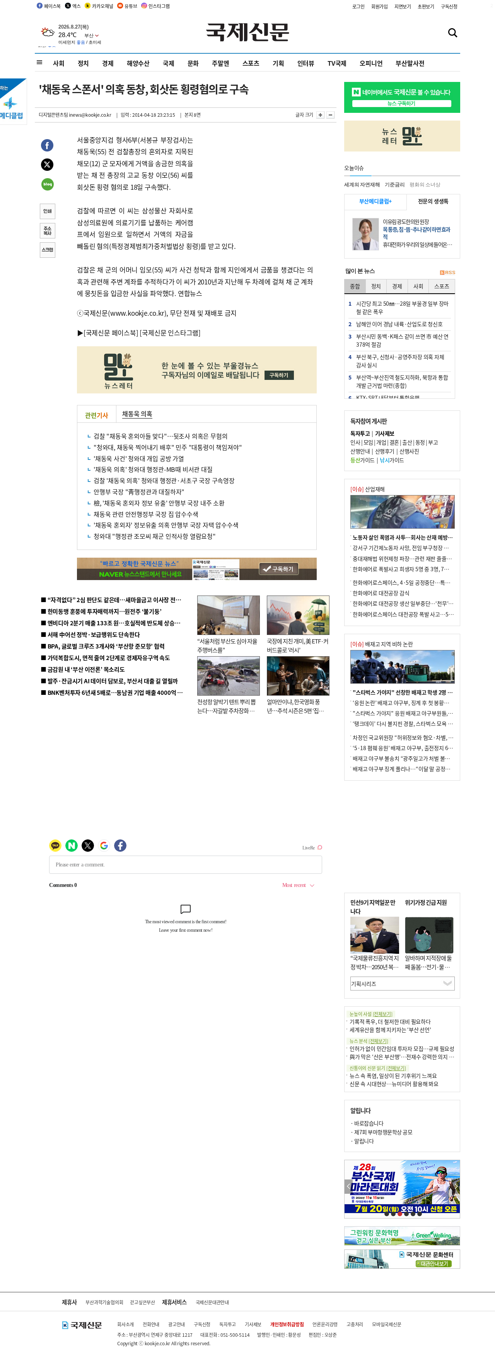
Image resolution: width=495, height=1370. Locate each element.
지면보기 (402, 6)
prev (349, 1186)
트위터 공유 (47, 165)
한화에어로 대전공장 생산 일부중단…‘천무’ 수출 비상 (411, 603)
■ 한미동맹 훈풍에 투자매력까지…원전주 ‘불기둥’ (101, 611)
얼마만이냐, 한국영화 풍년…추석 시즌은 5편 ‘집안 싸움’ (295, 710)
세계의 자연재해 (362, 184)
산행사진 (409, 451)
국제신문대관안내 (212, 1302)
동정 (420, 442)
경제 (108, 63)
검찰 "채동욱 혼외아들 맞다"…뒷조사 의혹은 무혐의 (160, 436)
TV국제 (337, 63)
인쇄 (47, 212)
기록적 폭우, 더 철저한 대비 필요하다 (390, 1021)
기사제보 (253, 1324)
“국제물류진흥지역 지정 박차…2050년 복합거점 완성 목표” (374, 966)
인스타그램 (158, 6)
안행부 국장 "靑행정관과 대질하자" (139, 491)
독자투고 (227, 1324)
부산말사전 (410, 63)
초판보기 (426, 6)
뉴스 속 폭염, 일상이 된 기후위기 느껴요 (393, 1075)
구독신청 (449, 6)
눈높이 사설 (371, 1014)
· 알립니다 (362, 1141)
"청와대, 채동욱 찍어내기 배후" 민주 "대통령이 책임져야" (168, 447)
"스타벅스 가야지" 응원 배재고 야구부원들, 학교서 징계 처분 (419, 713)
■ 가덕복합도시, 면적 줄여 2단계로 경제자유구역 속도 (105, 658)
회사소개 (125, 1324)
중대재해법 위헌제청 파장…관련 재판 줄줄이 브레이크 (412, 558)
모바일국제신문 (386, 1324)
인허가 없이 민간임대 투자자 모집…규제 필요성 (402, 1048)
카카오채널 (102, 6)
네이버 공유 (47, 185)
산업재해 (367, 489)
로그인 (358, 6)
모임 (368, 442)
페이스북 (52, 6)
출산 (407, 442)
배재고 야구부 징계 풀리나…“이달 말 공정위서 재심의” (413, 769)
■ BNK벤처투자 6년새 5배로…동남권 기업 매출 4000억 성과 (114, 692)
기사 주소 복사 (47, 231)
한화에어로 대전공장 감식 (381, 593)
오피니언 (371, 63)
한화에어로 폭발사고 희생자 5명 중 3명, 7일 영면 (406, 569)
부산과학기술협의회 (104, 1302)
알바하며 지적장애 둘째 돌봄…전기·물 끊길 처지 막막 (428, 966)
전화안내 (151, 1324)
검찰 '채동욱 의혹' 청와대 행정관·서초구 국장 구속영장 (164, 480)
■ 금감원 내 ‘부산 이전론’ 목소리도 (83, 669)
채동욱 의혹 (137, 413)
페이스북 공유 (47, 146)
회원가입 (379, 6)
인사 (355, 442)
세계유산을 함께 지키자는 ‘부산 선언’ (390, 1029)
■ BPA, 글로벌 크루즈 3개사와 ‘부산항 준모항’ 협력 (103, 646)
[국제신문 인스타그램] (170, 332)
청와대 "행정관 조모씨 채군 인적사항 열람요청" (155, 536)
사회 (59, 63)
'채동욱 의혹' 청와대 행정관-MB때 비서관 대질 (153, 469)
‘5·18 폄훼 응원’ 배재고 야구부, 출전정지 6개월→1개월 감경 (420, 748)
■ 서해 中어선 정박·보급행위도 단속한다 (90, 634)
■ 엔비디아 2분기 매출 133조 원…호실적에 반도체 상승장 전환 (116, 623)
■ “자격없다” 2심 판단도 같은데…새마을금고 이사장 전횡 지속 (117, 600)
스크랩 (47, 250)
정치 (83, 63)
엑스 (76, 6)
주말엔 (220, 63)
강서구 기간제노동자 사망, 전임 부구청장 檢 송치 (406, 547)
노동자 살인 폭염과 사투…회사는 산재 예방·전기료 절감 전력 (420, 537)
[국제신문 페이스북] (111, 332)
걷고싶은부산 (142, 1302)
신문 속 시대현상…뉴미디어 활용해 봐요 (394, 1083)
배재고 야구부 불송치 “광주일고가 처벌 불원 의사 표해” (414, 758)
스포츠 (250, 63)
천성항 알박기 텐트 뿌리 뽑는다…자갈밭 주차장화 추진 (226, 710)
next (456, 1186)
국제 (168, 63)
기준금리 (395, 184)
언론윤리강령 (325, 1324)
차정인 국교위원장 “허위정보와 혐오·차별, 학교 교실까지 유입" (423, 737)
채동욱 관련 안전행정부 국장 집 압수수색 (146, 514)
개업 (381, 442)
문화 (193, 63)
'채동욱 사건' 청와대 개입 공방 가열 (139, 458)
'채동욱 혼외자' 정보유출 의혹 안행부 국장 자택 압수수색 (166, 524)
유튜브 (131, 6)
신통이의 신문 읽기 (378, 1068)
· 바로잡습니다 (366, 1123)
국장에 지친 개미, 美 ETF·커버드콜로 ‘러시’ (297, 645)
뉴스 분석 (369, 1041)
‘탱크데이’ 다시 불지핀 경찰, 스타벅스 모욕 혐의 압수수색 (415, 723)
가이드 (362, 460)
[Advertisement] (255, 182)
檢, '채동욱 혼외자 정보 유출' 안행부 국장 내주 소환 (159, 502)
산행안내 (360, 451)
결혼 (394, 442)
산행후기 (384, 451)
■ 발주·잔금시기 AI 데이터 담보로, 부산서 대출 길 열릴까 (109, 681)
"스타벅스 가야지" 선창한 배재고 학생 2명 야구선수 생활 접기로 (423, 692)
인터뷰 (305, 63)
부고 (433, 442)
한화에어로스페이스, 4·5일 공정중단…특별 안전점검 (412, 582)
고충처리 (354, 1324)
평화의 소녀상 (425, 184)
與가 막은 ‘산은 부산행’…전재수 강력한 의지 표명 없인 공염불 (418, 1056)
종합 (355, 286)
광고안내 (176, 1324)
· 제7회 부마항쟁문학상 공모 (381, 1132)
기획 (278, 63)
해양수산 (138, 63)
